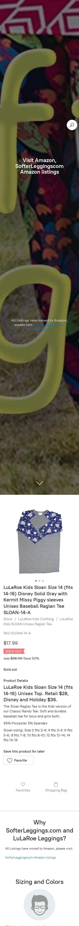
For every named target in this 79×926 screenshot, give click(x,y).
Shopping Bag (56, 790)
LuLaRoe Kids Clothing (36, 619)
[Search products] (72, 125)
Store (8, 619)
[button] (19, 760)
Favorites (23, 790)
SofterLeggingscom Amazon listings (46, 327)
